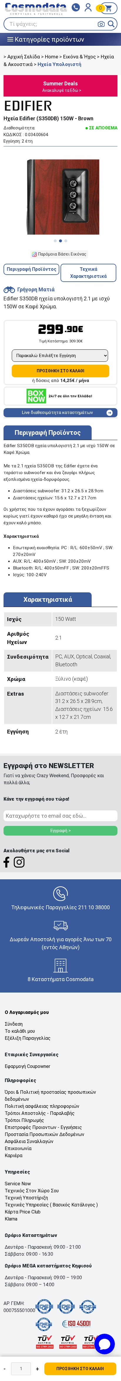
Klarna (11, 1219)
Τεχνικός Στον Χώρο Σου (32, 1191)
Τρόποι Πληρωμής (24, 1120)
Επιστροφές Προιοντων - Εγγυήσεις (43, 1127)
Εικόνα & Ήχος (79, 57)
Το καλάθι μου (20, 1031)
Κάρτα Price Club (23, 1212)
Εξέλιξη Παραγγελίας (28, 1038)
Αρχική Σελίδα (23, 57)
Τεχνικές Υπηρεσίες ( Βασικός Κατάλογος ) (51, 1205)
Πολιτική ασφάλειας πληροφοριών (42, 1106)
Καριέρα (13, 1155)
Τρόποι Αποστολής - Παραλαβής (40, 1113)
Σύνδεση (14, 1024)
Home (51, 57)
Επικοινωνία (18, 1148)
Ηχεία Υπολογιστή (59, 64)
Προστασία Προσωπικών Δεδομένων (44, 1134)
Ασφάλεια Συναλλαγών (29, 1141)
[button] (111, 24)
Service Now (18, 1183)
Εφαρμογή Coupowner (27, 1066)
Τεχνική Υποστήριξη (26, 1198)
